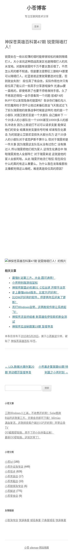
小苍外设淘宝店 (14, 466)
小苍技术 (10, 471)
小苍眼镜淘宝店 (14, 486)
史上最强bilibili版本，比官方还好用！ (35, 292)
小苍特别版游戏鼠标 (25, 282)
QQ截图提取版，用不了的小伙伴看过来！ (29, 432)
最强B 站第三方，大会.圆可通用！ (33, 277)
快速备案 (24, 520)
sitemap (34, 547)
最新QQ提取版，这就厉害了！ (23, 437)
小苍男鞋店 (11, 481)
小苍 (26, 547)
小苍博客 (36, 8)
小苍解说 (51, 336)
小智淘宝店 (11, 520)
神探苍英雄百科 (20, 341)
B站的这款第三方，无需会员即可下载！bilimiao (32, 417)
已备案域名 (48, 520)
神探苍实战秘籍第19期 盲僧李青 (32, 326)
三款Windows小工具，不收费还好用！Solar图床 (33, 413)
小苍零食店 (11, 495)
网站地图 (44, 547)
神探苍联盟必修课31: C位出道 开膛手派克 (38, 287)
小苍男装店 (11, 476)
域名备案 (35, 520)
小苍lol (9, 461)
